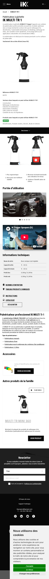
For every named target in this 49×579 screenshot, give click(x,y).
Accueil (5, 12)
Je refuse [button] (29, 570)
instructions (11, 296)
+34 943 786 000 (26, 511)
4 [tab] (26, 219)
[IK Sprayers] (24, 4)
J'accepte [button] (29, 566)
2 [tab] (22, 219)
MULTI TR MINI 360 (18, 421)
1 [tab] (20, 219)
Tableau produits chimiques (18, 289)
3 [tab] (24, 219)
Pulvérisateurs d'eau (11, 341)
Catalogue (10, 300)
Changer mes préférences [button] (29, 574)
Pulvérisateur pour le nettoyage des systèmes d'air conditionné (24, 344)
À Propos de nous (24, 499)
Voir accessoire (24, 371)
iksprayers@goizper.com (24, 509)
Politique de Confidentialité (32, 484)
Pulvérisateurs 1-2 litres (12, 347)
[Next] (41, 205)
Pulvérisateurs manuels (12, 338)
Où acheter (12, 305)
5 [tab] (29, 219)
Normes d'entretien (14, 285)
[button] (44, 4)
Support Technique (24, 504)
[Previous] (7, 205)
